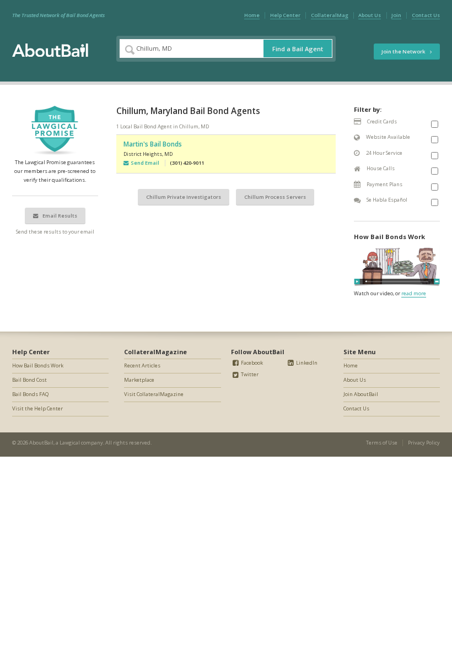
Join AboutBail (360, 394)
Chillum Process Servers (275, 197)
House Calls (380, 168)
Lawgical (70, 442)
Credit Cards (381, 121)
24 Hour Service (383, 152)
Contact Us (426, 15)
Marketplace (139, 379)
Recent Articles (142, 365)
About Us (369, 15)
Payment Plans (383, 184)
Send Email (143, 162)
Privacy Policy (424, 442)
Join (396, 15)
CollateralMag (329, 15)
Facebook (251, 362)
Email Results (59, 215)
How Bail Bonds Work (37, 365)
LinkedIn (306, 362)
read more (413, 293)
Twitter (249, 374)
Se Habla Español (386, 199)
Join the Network (403, 51)
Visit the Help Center (37, 408)
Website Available (387, 136)
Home (252, 15)
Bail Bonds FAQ (30, 394)
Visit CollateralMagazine (154, 394)
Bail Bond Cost (29, 379)
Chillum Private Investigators (183, 197)
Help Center (285, 15)
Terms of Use (381, 442)
